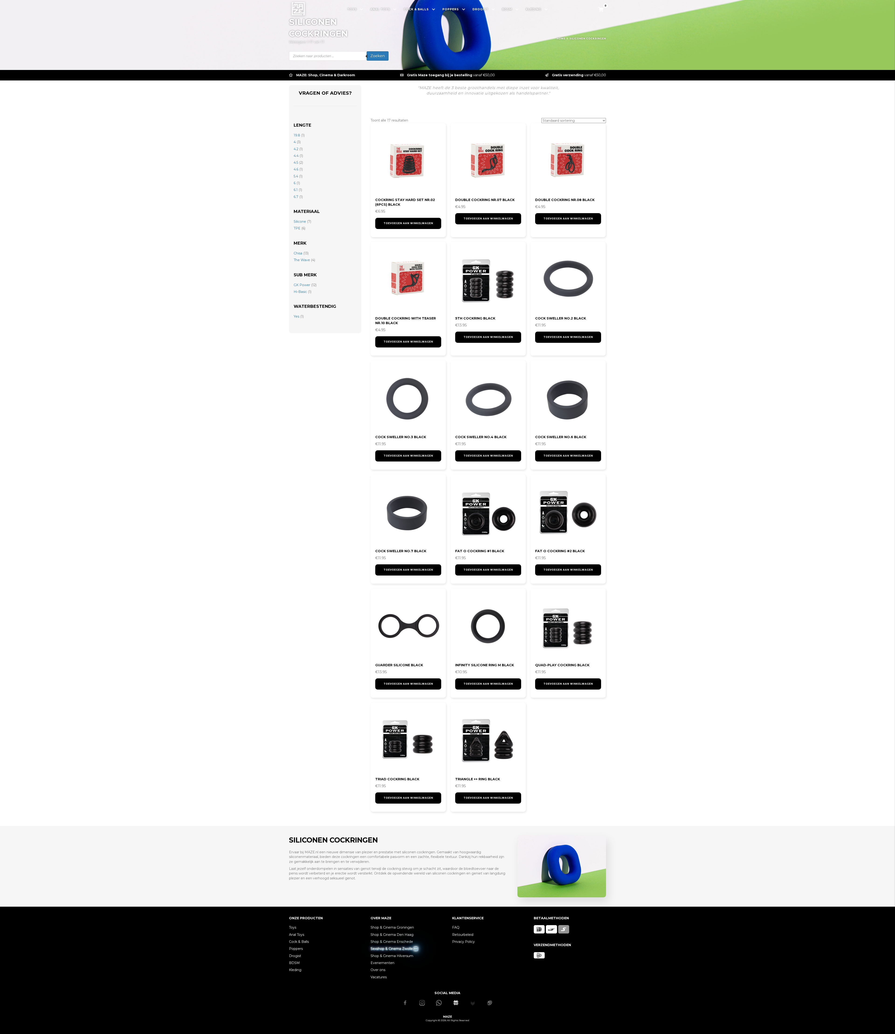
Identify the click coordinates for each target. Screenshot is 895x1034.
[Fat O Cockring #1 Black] (488, 512)
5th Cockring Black (475, 318)
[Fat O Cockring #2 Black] (568, 512)
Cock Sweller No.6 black (560, 437)
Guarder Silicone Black (399, 665)
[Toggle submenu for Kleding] (546, 9)
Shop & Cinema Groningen (392, 927)
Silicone (300, 221)
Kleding (295, 970)
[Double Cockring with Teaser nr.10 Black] (408, 279)
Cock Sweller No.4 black (480, 437)
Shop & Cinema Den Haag (392, 935)
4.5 (296, 162)
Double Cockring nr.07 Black (485, 200)
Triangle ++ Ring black (477, 779)
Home (561, 38)
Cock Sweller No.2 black (560, 318)
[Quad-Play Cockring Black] (568, 626)
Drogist (295, 956)
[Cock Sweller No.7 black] (408, 512)
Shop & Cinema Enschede (392, 942)
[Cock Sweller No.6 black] (568, 398)
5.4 (296, 176)
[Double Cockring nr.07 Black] (488, 161)
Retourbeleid (462, 935)
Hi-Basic (300, 292)
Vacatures (379, 977)
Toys (292, 927)
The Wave (302, 260)
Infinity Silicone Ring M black (484, 665)
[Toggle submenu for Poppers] (463, 9)
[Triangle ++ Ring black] (488, 740)
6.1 (296, 190)
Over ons (378, 970)
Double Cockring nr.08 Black (565, 200)
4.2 (296, 149)
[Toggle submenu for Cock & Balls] (433, 9)
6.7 (296, 197)
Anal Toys (296, 935)
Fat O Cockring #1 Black (479, 551)
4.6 (296, 169)
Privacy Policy (463, 942)
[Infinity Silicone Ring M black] (488, 626)
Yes (296, 316)
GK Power (302, 285)
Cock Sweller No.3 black (400, 437)
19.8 (297, 135)
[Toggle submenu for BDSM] (517, 9)
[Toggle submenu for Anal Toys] (395, 9)
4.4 (296, 156)
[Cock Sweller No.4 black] (488, 398)
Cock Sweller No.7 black (400, 551)
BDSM (294, 963)
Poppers (296, 949)
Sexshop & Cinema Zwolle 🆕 (394, 949)
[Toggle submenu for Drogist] (493, 9)
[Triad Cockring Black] (408, 740)
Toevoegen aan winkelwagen (408, 223)
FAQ (455, 927)
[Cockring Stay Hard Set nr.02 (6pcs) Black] (408, 161)
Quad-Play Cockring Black (562, 665)
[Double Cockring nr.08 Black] (568, 161)
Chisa (298, 253)
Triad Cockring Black (397, 779)
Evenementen (382, 963)
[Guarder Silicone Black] (408, 626)
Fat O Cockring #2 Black (560, 551)
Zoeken (377, 56)
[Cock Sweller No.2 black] (568, 279)
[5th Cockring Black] (488, 279)
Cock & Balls (299, 942)
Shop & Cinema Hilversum (392, 956)
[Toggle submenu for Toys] (361, 9)
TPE (297, 228)
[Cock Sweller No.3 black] (408, 398)
